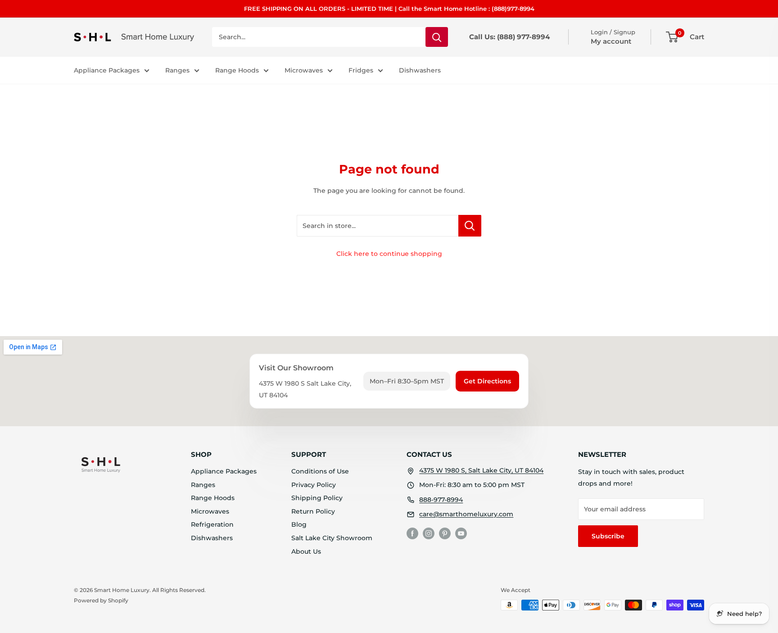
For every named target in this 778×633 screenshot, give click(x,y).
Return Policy (313, 511)
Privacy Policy (313, 485)
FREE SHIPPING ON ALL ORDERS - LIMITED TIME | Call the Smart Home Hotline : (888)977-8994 (389, 8)
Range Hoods (237, 70)
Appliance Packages (107, 70)
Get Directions (487, 381)
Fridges (360, 70)
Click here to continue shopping (389, 254)
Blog (299, 524)
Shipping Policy (317, 498)
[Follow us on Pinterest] (445, 533)
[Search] (436, 37)
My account (611, 41)
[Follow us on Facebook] (412, 533)
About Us (306, 551)
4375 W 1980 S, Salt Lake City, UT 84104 (481, 470)
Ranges (177, 70)
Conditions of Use (320, 471)
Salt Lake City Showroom (331, 538)
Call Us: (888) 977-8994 (509, 36)
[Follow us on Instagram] (428, 533)
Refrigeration (212, 524)
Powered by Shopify (101, 600)
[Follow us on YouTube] (461, 533)
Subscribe (608, 536)
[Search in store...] (469, 226)
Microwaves (304, 70)
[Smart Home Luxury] (101, 464)
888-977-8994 (441, 500)
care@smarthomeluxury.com (466, 514)
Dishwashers (420, 70)
